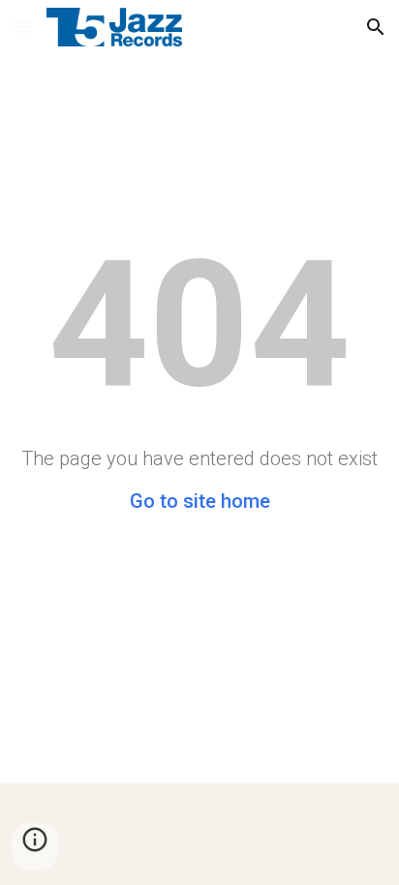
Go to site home (200, 501)
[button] (23, 26)
